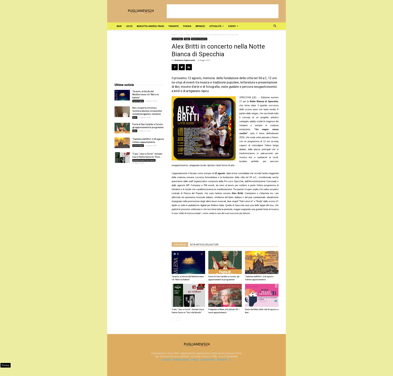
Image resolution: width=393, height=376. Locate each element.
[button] (274, 26)
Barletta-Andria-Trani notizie (144, 160)
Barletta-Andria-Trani (150, 26)
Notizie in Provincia (199, 39)
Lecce (129, 26)
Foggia (187, 26)
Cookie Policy (208, 359)
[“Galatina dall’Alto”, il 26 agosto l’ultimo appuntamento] (261, 262)
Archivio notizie (181, 359)
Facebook (222, 359)
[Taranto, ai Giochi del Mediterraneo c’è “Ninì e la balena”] (188, 262)
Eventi (232, 26)
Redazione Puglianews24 (185, 60)
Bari (119, 26)
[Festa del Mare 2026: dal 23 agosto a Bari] (261, 295)
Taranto (173, 26)
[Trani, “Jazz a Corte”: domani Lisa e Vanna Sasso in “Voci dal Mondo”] (188, 295)
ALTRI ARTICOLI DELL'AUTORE (204, 244)
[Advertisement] (222, 11)
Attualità (215, 26)
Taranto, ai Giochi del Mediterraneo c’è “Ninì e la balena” (145, 94)
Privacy (195, 359)
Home (174, 34)
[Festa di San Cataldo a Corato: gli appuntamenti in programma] (225, 262)
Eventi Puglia (185, 34)
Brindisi (200, 26)
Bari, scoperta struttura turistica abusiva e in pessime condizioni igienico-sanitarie (147, 111)
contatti (166, 359)
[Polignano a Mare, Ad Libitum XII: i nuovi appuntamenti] (225, 295)
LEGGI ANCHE (179, 244)
